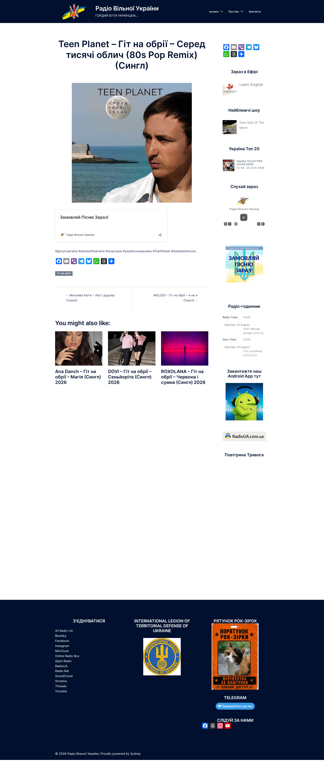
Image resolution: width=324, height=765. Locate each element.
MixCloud (62, 651)
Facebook (62, 641)
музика (214, 11)
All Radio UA (64, 631)
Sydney (135, 753)
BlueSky (60, 636)
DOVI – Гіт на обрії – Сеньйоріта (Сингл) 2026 (130, 377)
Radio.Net (62, 671)
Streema (61, 681)
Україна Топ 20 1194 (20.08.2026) (249, 162)
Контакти (255, 11)
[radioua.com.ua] (244, 436)
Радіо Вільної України (127, 8)
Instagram (62, 646)
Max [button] (263, 224)
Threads (61, 686)
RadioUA (61, 666)
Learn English (251, 84)
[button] (244, 217)
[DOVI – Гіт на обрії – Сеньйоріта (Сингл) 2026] (131, 348)
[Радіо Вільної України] (74, 11)
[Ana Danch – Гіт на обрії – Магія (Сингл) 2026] (78, 348)
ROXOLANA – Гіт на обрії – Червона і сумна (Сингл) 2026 (183, 377)
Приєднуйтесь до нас (237, 706)
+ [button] (258, 224)
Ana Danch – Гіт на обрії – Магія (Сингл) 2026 (78, 377)
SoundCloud (64, 676)
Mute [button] (225, 224)
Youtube (61, 691)
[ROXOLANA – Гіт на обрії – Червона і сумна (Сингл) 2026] (184, 348)
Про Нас (233, 11)
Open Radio (63, 661)
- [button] (229, 224)
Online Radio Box (67, 656)
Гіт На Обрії (64, 273)
